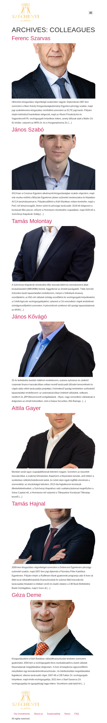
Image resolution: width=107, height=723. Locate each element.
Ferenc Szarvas (31, 38)
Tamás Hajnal (28, 504)
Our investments (22, 714)
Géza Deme (26, 595)
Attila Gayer (26, 408)
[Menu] (90, 13)
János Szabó (28, 130)
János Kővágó (29, 317)
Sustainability (53, 714)
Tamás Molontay (32, 221)
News (67, 714)
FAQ (76, 714)
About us (38, 714)
